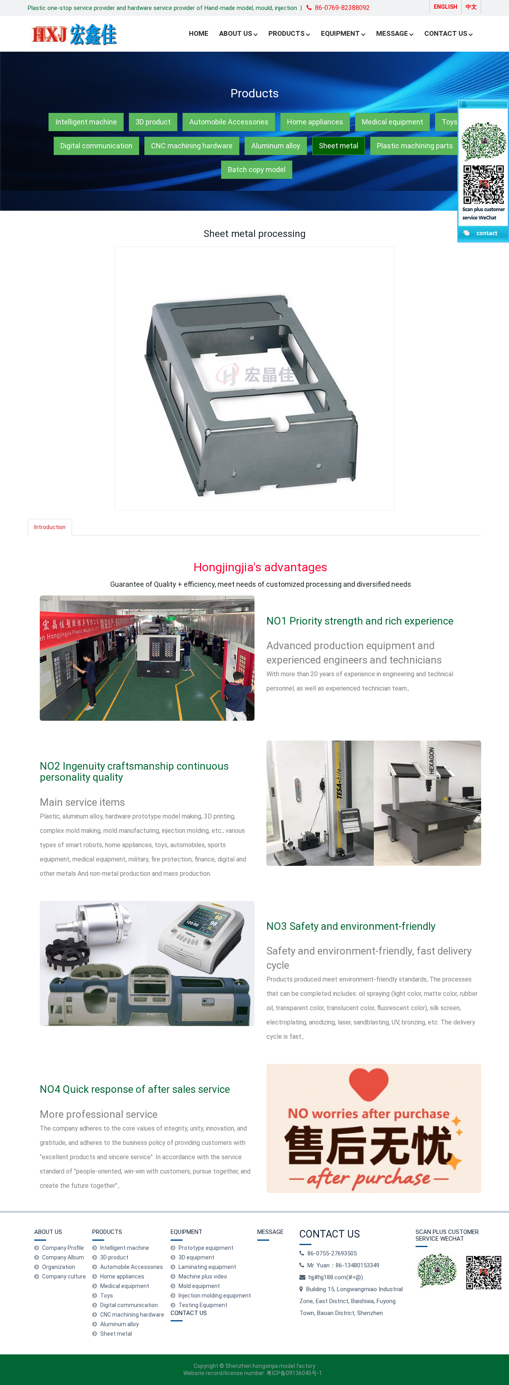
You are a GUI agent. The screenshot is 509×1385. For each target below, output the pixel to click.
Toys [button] (450, 122)
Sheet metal (116, 1334)
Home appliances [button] (315, 122)
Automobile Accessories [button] (228, 122)
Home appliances (122, 1276)
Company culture (64, 1276)
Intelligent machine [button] (86, 122)
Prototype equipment (206, 1248)
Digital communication (129, 1305)
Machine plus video (203, 1276)
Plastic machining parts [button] (415, 146)
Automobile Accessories (131, 1267)
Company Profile (63, 1248)
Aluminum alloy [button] (275, 146)
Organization (58, 1267)
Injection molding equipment (215, 1295)
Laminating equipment (207, 1267)
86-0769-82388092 (342, 8)
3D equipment (196, 1257)
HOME (198, 33)
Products (286, 33)
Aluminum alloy (119, 1324)
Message (392, 33)
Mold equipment (199, 1286)
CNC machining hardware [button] (192, 146)
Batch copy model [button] (257, 169)
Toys (106, 1295)
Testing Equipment (203, 1305)
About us (235, 33)
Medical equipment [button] (392, 122)
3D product (114, 1257)
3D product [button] (153, 122)
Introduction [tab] (50, 527)
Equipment (340, 33)
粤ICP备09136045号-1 (294, 1373)
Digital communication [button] (96, 146)
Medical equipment (124, 1286)
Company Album (63, 1257)
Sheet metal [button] (338, 146)
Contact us (445, 33)
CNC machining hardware (132, 1314)
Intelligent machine (124, 1248)
